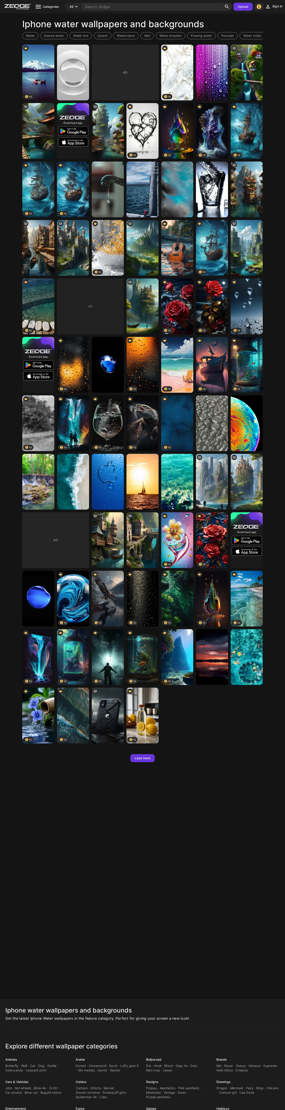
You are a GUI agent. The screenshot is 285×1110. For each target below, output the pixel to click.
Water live (80, 35)
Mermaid (236, 1088)
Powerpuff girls (114, 1092)
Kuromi (81, 1066)
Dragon (222, 1088)
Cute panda (14, 1070)
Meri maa (153, 1070)
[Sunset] (142, 482)
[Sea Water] (177, 482)
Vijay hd (182, 1066)
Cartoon (82, 1088)
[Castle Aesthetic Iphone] (142, 540)
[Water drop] (73, 72)
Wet (147, 35)
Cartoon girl (228, 1092)
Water (30, 35)
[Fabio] (247, 248)
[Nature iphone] (38, 482)
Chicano (273, 1088)
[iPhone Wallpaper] (108, 365)
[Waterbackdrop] (212, 72)
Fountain (227, 35)
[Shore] (142, 189)
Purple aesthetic (158, 1097)
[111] (108, 131)
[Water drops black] (108, 189)
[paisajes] (38, 131)
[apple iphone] (108, 482)
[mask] (108, 715)
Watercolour (126, 35)
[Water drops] (212, 423)
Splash (103, 35)
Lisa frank (247, 1092)
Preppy (151, 1088)
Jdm (8, 1088)
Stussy (241, 1066)
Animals (11, 1059)
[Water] (212, 189)
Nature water (54, 35)
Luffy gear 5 (129, 1066)
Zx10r (53, 1088)
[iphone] (142, 248)
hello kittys (224, 1070)
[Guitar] (177, 248)
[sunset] (212, 657)
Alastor (115, 1070)
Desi (193, 1066)
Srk (148, 1066)
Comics (81, 1082)
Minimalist (153, 1092)
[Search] (227, 7)
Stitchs (95, 1088)
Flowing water (201, 35)
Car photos (13, 1092)
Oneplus (241, 1070)
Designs (152, 1082)
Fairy (249, 1088)
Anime (80, 1059)
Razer (228, 1066)
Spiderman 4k (86, 1097)
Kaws (182, 1092)
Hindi (157, 1066)
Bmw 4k (40, 1088)
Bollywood (153, 1059)
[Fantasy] (212, 482)
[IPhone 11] (247, 657)
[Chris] (247, 72)
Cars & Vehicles (17, 1082)
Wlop (260, 1088)
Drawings (223, 1082)
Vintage (169, 1092)
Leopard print (36, 1070)
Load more (143, 758)
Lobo (103, 1097)
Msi (219, 1066)
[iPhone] (247, 423)
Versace (254, 1066)
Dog (41, 1066)
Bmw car (31, 1092)
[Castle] (73, 248)
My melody (86, 1070)
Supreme (270, 1066)
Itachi (113, 1066)
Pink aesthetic (189, 1088)
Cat (33, 1066)
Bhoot (168, 1066)
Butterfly (11, 1066)
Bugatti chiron (51, 1092)
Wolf (24, 1066)
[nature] (142, 306)
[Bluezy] (177, 189)
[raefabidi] (108, 540)
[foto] (247, 189)
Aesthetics (168, 1088)
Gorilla (52, 1066)
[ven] (38, 248)
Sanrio (102, 1070)
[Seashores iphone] (73, 482)
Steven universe (88, 1092)
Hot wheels (23, 1088)
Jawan (167, 1070)
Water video (252, 35)
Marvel (109, 1088)
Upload (243, 6)
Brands (221, 1059)
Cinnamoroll (97, 1066)
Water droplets (170, 35)
